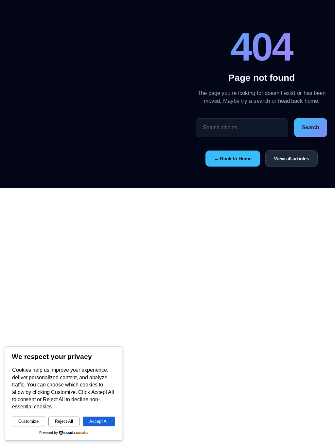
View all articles (291, 158)
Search (310, 127)
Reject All (64, 421)
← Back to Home (233, 158)
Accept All (99, 421)
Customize (28, 421)
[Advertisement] (102, 94)
